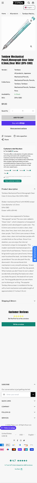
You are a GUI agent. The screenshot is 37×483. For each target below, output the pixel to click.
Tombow (17, 70)
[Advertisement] (18, 360)
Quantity (5, 111)
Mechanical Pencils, (21, 80)
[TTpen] (18, 3)
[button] (33, 2)
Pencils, (32, 80)
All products (14, 13)
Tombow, (17, 84)
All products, (18, 73)
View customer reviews (12, 181)
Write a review (18, 324)
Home (4, 13)
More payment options (18, 128)
